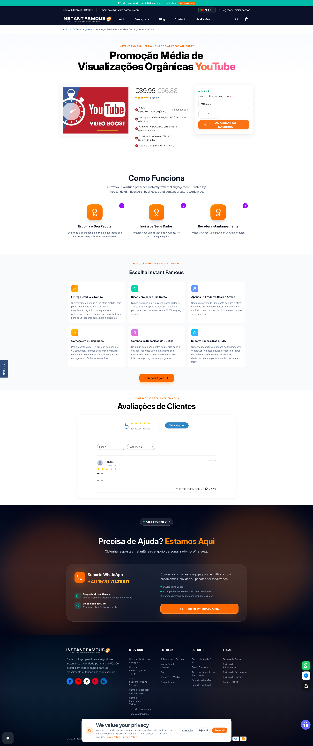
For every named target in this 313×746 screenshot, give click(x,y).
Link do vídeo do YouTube (214, 96)
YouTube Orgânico (82, 29)
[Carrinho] (306, 686)
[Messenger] (306, 675)
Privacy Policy (129, 737)
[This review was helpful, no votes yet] (206, 489)
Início (65, 29)
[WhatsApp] (306, 665)
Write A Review (176, 425)
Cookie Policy (112, 737)
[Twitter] (86, 681)
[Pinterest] (95, 681)
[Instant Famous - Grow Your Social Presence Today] (87, 19)
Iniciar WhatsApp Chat (203, 609)
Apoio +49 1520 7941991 (78, 10)
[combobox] (111, 447)
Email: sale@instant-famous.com (120, 10)
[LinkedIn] (103, 681)
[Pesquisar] (236, 19)
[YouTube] (78, 681)
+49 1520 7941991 (108, 582)
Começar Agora (154, 378)
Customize (187, 730)
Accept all (220, 730)
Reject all (203, 730)
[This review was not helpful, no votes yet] (212, 489)
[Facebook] (70, 681)
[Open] (8, 738)
